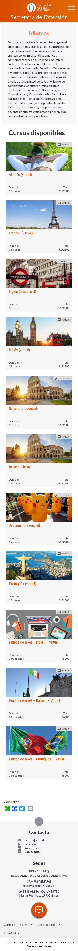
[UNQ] (39, 7)
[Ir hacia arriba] (39, 822)
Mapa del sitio (46, 924)
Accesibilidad (12, 933)
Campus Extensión (15, 924)
